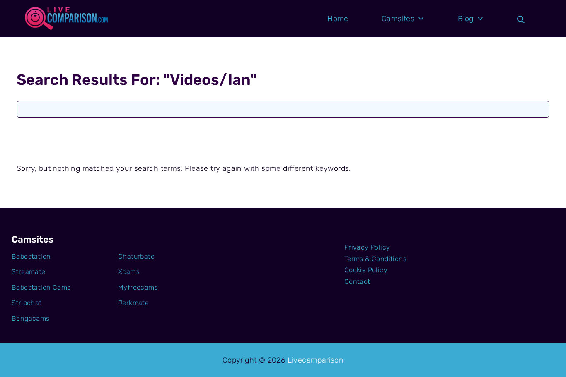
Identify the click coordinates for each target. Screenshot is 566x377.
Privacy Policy (367, 247)
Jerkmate (133, 303)
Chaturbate (136, 256)
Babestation (31, 256)
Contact (357, 282)
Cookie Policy (365, 270)
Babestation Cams (41, 287)
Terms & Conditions (375, 259)
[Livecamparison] (66, 18)
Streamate (29, 272)
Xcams (129, 272)
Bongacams (31, 318)
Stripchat (27, 303)
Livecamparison (316, 360)
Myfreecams (138, 287)
